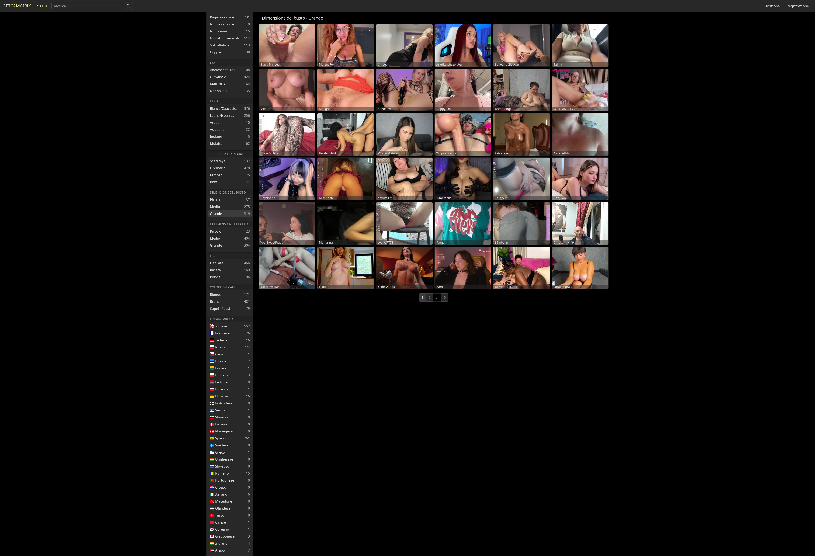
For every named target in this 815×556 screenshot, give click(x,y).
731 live (42, 6)
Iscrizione (772, 6)
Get (17, 6)
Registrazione (798, 6)
